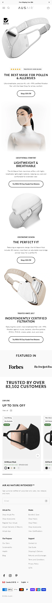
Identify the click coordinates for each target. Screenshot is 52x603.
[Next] (49, 2)
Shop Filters (32, 523)
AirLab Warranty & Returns (12, 527)
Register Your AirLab (9, 523)
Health (4, 551)
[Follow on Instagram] (10, 575)
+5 (18, 468)
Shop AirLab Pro (8, 515)
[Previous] (2, 2)
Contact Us (32, 543)
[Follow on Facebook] (4, 575)
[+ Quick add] (38, 456)
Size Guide (32, 547)
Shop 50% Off (26, 94)
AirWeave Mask (10, 462)
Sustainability (7, 547)
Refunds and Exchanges (37, 555)
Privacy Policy (33, 564)
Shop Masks (32, 519)
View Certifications (35, 531)
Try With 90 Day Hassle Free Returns (26, 184)
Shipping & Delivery (35, 551)
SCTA (30, 568)
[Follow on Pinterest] (16, 575)
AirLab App (6, 531)
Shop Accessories (8, 519)
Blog (4, 555)
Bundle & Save (33, 515)
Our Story (6, 543)
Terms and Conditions (36, 560)
